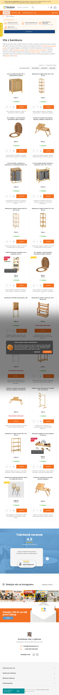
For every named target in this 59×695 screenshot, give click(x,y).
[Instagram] (37, 654)
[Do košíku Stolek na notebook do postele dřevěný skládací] (48, 510)
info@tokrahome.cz (31, 646)
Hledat (33, 7)
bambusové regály (18, 50)
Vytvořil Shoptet (30, 691)
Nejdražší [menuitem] (44, 68)
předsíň (7, 56)
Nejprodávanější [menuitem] (24, 68)
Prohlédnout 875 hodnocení (29, 544)
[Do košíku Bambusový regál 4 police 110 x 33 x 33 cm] (48, 241)
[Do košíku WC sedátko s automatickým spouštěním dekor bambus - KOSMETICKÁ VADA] (48, 285)
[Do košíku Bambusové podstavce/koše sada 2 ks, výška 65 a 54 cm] (21, 510)
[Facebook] (34, 654)
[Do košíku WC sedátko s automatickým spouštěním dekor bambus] (21, 151)
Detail (43, 331)
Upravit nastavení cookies (43, 689)
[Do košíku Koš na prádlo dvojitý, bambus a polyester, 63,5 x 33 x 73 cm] (48, 196)
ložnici (15, 56)
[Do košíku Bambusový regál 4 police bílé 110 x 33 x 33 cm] (21, 241)
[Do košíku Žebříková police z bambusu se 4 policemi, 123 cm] (21, 285)
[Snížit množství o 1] (7, 107)
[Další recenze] (47, 558)
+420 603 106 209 (48, 7)
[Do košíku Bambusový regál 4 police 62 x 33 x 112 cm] (21, 466)
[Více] (55, 13)
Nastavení (37, 352)
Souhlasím (48, 352)
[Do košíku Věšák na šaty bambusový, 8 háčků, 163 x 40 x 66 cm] (48, 421)
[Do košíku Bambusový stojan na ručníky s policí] (48, 376)
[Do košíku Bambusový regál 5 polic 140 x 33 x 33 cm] (48, 107)
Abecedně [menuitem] (52, 68)
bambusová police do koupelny (37, 50)
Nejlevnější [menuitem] (35, 68)
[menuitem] (6, 13)
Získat (8, 618)
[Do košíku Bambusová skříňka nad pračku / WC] (21, 331)
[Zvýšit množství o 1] (14, 107)
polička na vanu (35, 52)
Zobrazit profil (47, 584)
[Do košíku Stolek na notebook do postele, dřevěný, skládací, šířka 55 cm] (48, 151)
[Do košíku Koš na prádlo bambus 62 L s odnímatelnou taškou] (21, 107)
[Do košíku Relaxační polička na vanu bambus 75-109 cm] (48, 466)
